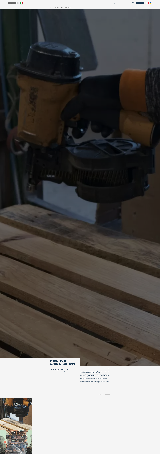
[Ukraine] (150, 3)
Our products (115, 3)
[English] (148, 3)
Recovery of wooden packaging (66, 7)
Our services (57, 7)
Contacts (128, 3)
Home (51, 7)
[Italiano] (146, 3)
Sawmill (101, 394)
